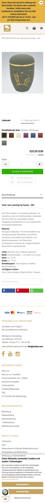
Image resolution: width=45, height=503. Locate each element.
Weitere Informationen (22, 498)
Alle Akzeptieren (22, 484)
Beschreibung (8, 194)
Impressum (6, 441)
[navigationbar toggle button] (41, 28)
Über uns (5, 371)
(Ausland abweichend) (27, 123)
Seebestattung (8, 415)
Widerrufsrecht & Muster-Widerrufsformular (20, 448)
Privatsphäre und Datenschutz (14, 452)
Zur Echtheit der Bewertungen (14, 396)
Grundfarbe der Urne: (20, 130)
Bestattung (6, 411)
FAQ (3, 392)
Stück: (4, 159)
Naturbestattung (9, 419)
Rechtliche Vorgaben (10, 382)
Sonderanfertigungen (10, 389)
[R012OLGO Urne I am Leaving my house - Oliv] (22, 72)
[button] (5, 164)
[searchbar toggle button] (27, 28)
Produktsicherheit (10, 281)
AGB (4, 445)
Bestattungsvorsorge (10, 426)
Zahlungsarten (8, 385)
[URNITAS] (5, 28)
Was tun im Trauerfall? (11, 374)
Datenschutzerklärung (10, 479)
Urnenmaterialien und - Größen (15, 378)
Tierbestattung (8, 422)
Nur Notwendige (22, 491)
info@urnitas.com (35, 346)
